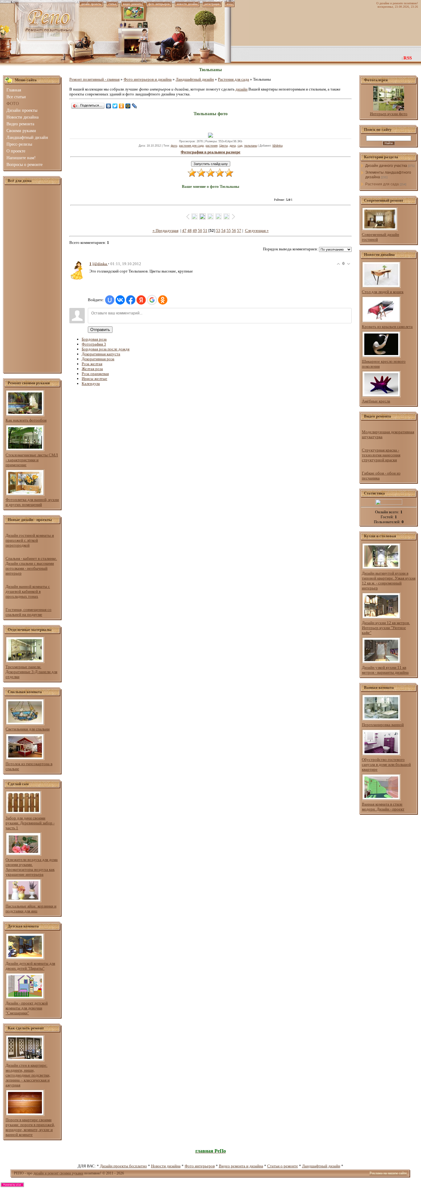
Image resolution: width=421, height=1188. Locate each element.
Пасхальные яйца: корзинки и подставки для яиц (31, 908)
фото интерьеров (159, 4)
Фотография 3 (94, 344)
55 (229, 230)
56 (234, 230)
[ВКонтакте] (108, 106)
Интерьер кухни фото (388, 113)
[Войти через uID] (109, 300)
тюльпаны (250, 145)
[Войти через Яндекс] (141, 300)
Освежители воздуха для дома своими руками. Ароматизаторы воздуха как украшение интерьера (32, 867)
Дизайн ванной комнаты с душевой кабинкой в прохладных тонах (28, 591)
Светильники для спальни (28, 729)
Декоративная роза (98, 359)
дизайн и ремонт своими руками (58, 1173)
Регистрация (212, 4)
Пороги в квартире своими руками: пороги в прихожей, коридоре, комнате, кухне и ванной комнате (30, 1127)
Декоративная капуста (101, 354)
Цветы (223, 145)
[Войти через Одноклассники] (162, 300)
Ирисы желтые (94, 378)
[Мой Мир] (128, 106)
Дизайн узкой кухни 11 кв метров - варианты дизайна (385, 670)
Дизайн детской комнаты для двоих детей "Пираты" (30, 966)
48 (189, 230)
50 (200, 230)
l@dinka (277, 145)
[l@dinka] (77, 270)
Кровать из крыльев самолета (387, 326)
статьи (112, 4)
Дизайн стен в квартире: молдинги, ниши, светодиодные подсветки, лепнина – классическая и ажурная (28, 1075)
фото (174, 145)
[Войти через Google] (152, 300)
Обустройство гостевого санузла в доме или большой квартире (386, 764)
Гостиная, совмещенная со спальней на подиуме (28, 612)
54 (223, 230)
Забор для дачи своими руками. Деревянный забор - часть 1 (30, 823)
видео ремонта (132, 4)
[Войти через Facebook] (130, 300)
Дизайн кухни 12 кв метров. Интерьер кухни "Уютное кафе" (386, 627)
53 (218, 230)
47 (184, 230)
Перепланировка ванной (383, 724)
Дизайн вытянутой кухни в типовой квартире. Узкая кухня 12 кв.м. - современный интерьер (388, 580)
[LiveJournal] (134, 106)
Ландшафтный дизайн (195, 79)
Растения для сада (233, 79)
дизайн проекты (91, 4)
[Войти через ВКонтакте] (120, 300)
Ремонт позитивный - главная (94, 79)
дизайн (241, 89)
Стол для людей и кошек (382, 291)
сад (240, 145)
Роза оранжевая (95, 373)
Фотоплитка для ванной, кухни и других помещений (32, 502)
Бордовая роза (94, 339)
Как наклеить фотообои (26, 420)
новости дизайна (187, 4)
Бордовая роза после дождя (105, 349)
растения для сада (191, 145)
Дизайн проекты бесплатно (123, 1166)
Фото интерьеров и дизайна (148, 79)
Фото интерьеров (200, 1166)
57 (239, 230)
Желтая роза (92, 368)
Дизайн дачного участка (386, 166)
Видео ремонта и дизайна (241, 1166)
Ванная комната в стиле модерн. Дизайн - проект (383, 806)
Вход (230, 4)
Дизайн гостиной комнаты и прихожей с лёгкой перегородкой (30, 540)
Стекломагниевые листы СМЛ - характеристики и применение (32, 460)
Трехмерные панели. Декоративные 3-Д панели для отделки (31, 672)
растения (212, 145)
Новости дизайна (166, 1166)
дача (233, 145)
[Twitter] (115, 106)
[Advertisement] (32, 279)
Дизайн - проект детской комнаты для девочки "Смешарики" (27, 1008)
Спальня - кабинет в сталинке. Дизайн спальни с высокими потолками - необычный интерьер (31, 566)
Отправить (100, 329)
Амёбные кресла (376, 401)
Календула (91, 383)
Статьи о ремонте (282, 1166)
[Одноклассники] (121, 106)
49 (195, 230)
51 (205, 230)
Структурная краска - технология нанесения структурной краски (381, 455)
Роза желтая (92, 364)
